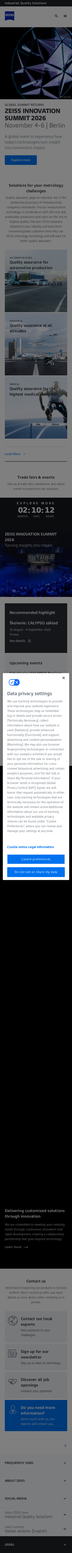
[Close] (63, 677)
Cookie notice (17, 847)
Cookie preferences (36, 859)
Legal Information (41, 847)
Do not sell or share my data (36, 872)
